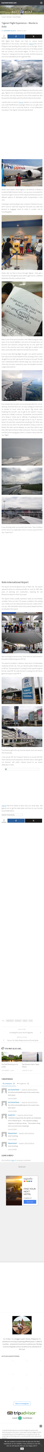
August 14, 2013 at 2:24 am (25, 1115)
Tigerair (31, 44)
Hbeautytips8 (12, 1133)
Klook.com (22, 1167)
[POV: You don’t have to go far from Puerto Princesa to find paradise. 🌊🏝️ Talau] (35, 1378)
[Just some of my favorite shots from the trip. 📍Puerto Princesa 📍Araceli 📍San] (8, 1378)
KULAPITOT (11, 1115)
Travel (30, 1020)
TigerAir (25, 1020)
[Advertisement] (22, 135)
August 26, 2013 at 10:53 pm (29, 1090)
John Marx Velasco (9, 31)
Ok (22, 1449)
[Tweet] (33, 36)
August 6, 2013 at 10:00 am (26, 1133)
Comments (9, 1084)
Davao (21, 102)
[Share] (16, 36)
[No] (41, 1445)
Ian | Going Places (13, 1089)
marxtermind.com (9, 2)
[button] (41, 1426)
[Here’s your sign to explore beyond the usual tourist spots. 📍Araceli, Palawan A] (21, 1392)
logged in (13, 1160)
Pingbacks (23, 1084)
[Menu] (41, 2)
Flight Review (7, 17)
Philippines (17, 17)
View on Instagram (22, 1403)
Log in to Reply (12, 1098)
